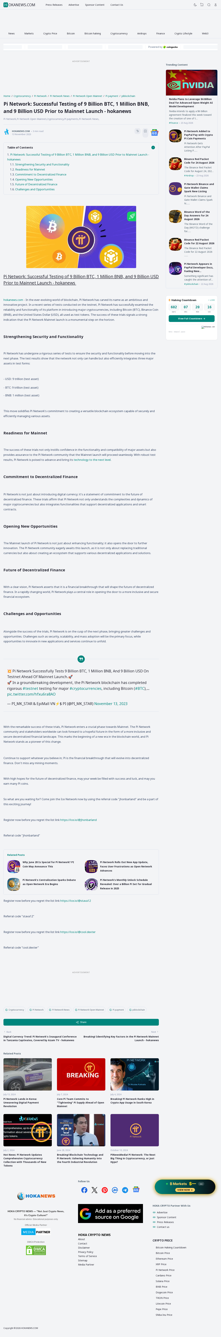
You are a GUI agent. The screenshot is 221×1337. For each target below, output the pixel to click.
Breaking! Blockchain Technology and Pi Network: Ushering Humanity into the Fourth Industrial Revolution (80, 1158)
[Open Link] (216, 5)
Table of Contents (20, 147)
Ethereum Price (164, 1258)
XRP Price (161, 1264)
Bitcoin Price (163, 1253)
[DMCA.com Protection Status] (36, 1254)
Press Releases (54, 4)
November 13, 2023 (111, 703)
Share (83, 1022)
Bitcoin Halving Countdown (171, 1247)
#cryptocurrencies (86, 688)
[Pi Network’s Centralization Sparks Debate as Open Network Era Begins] (13, 890)
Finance (160, 33)
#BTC (139, 688)
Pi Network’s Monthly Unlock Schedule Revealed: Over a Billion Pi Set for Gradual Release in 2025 (126, 884)
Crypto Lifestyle (183, 33)
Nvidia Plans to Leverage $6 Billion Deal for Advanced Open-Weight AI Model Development (191, 102)
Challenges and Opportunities (35, 189)
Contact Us (116, 4)
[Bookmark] (145, 131)
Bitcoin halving (92, 33)
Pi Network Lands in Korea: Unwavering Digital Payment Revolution (21, 1102)
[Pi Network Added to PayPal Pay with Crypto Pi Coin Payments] (175, 141)
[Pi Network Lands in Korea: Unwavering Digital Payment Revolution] (27, 1089)
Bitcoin (71, 33)
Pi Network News (61, 1009)
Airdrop (190, 175)
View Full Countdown (191, 318)
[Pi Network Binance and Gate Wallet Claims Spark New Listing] (175, 194)
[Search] (209, 5)
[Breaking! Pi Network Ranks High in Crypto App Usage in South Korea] (134, 1089)
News (11, 33)
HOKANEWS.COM (19, 4)
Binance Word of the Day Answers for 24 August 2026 (197, 215)
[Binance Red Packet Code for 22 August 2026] (175, 249)
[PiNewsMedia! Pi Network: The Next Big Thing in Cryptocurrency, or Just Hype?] (134, 1145)
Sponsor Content (94, 4)
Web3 (205, 33)
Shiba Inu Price (164, 1314)
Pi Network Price (165, 1270)
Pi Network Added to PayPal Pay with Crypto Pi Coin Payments (198, 135)
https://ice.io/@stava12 (75, 901)
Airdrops (142, 33)
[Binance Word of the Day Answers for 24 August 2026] (175, 222)
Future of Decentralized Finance (36, 184)
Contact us (163, 1227)
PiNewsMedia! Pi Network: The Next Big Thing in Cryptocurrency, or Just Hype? (132, 1158)
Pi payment (118, 1009)
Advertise (74, 4)
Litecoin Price (163, 1303)
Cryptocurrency (119, 33)
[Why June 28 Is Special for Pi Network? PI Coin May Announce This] (13, 872)
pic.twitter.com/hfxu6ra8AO (31, 694)
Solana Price (163, 1281)
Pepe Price (162, 1309)
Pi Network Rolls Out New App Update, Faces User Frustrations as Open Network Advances (126, 866)
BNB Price (161, 1286)
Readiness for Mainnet (30, 169)
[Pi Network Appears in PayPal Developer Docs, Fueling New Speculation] (175, 274)
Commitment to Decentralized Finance (40, 174)
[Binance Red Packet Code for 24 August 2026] (175, 169)
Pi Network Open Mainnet (91, 1009)
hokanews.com (13, 300)
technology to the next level (92, 460)
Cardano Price (163, 1275)
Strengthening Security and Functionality (42, 164)
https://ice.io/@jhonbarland (78, 820)
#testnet (30, 688)
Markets (29, 33)
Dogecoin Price (164, 1292)
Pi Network (38, 1009)
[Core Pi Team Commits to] (81, 1089)
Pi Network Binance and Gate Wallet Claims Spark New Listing (199, 187)
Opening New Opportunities (34, 179)
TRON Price (162, 1298)
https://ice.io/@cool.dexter (77, 932)
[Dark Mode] (195, 5)
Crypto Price (50, 33)
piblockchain (138, 1009)
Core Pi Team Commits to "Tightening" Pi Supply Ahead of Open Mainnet (80, 1102)
